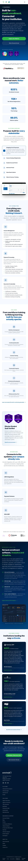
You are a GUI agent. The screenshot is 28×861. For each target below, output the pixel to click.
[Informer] (6, 2)
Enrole (4, 794)
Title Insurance (6, 804)
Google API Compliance (18, 859)
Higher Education (6, 800)
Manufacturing (6, 812)
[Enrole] (9, 2)
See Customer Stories (14, 759)
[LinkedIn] (3, 783)
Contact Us (5, 847)
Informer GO (7, 586)
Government (5, 810)
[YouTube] (8, 783)
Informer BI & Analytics (7, 788)
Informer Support (6, 831)
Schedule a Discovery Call (14, 755)
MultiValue (5, 806)
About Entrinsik (6, 841)
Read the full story (8, 670)
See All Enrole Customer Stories (14, 729)
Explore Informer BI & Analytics (9, 600)
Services (4, 829)
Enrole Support (6, 833)
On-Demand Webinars (7, 823)
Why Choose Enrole (14, 43)
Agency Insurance (6, 802)
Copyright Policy (23, 859)
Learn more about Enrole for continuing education (13, 402)
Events (4, 822)
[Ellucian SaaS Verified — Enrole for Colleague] (11, 53)
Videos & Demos (6, 825)
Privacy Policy (4, 859)
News (4, 843)
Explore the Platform (14, 38)
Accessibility (12, 858)
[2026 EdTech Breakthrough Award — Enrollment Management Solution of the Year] (4, 53)
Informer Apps (7, 581)
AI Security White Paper (8, 827)
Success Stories (6, 818)
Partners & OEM (6, 808)
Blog (3, 820)
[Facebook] (5, 783)
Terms (8, 858)
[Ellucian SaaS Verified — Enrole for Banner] (16, 53)
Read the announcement (10, 442)
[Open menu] (24, 2)
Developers (5, 835)
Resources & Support (8, 815)
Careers (4, 845)
